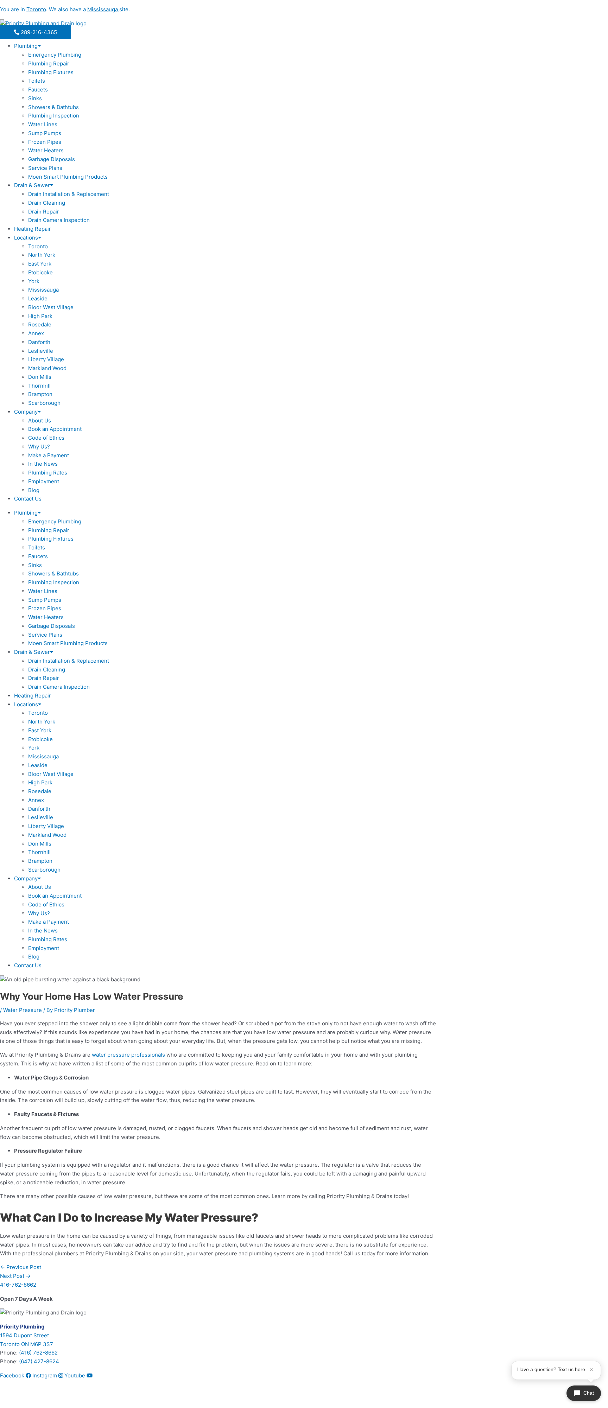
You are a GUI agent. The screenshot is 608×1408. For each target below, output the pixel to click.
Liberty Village (46, 359)
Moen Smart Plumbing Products (68, 176)
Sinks (35, 98)
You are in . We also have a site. (65, 9)
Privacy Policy (42, 1398)
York (33, 281)
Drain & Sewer (32, 185)
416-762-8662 (18, 1284)
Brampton (40, 394)
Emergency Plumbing (54, 54)
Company (26, 411)
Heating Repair (32, 228)
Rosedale (39, 324)
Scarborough (44, 403)
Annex (36, 333)
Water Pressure (22, 1010)
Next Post (15, 1276)
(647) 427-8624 (39, 1361)
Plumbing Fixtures (51, 72)
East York (39, 263)
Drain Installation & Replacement (68, 194)
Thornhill (39, 385)
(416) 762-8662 (38, 1352)
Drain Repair (43, 211)
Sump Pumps (44, 133)
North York (41, 254)
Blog (33, 490)
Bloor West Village (51, 307)
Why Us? (39, 446)
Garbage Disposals (51, 159)
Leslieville (40, 351)
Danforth (39, 342)
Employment (43, 481)
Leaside (38, 298)
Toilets (36, 80)
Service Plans (45, 168)
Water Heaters (46, 150)
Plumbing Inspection (53, 115)
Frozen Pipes (44, 142)
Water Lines (42, 124)
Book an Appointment (55, 429)
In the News (43, 463)
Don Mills (39, 377)
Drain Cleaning (46, 202)
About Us (39, 420)
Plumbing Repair (48, 63)
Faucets (38, 89)
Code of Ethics (46, 437)
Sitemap (10, 1398)
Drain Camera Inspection (59, 220)
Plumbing (26, 46)
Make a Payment (48, 455)
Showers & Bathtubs (53, 107)
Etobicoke (40, 272)
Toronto (38, 246)
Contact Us (28, 498)
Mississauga (43, 289)
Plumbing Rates (47, 472)
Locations (26, 237)
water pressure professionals (128, 1054)
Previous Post (20, 1267)
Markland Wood (47, 368)
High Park (40, 316)
